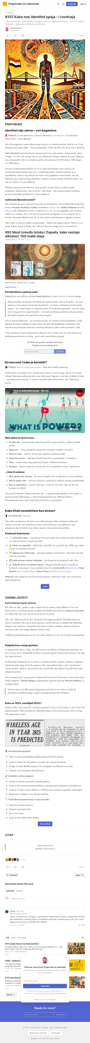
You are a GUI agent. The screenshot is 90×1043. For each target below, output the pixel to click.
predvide (59, 707)
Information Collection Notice (44, 993)
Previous (13, 875)
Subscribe (72, 4)
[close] (66, 957)
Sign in (83, 4)
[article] (45, 949)
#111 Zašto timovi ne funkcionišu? (22, 944)
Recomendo (71, 568)
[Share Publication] (63, 4)
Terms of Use (55, 991)
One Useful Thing (25, 571)
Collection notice (61, 1027)
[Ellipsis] (84, 911)
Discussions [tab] (22, 938)
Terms (51, 1027)
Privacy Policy (61, 993)
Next (78, 875)
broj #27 (48, 210)
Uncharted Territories (60, 571)
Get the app (55, 1033)
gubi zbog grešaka (13, 653)
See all (9, 994)
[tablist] (14, 891)
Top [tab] (7, 938)
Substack (26, 515)
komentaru (63, 296)
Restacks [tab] (19, 891)
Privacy (45, 1027)
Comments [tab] (10, 891)
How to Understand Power (28, 367)
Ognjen (12, 911)
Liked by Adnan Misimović (19, 914)
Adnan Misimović (16, 28)
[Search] (58, 4)
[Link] (2, 124)
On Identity (58, 135)
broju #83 (11, 210)
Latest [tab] (13, 938)
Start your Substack (39, 1033)
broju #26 (55, 207)
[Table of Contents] (2, 521)
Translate (10, 12)
